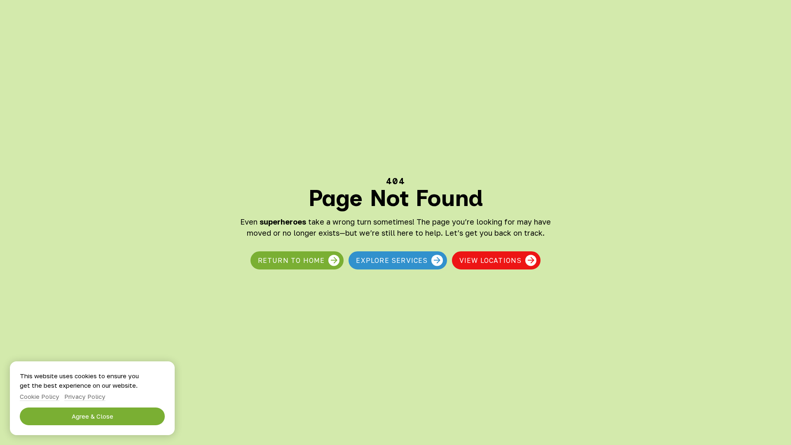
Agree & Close (92, 416)
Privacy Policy (84, 396)
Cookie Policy (39, 396)
